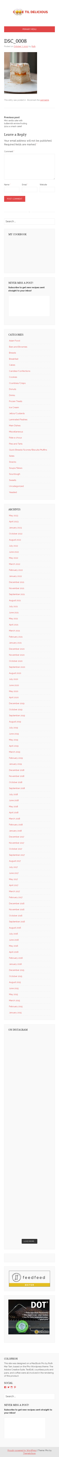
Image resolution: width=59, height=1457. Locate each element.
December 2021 (16, 582)
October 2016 (15, 915)
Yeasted (13, 492)
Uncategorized (16, 486)
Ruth (34, 46)
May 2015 (13, 994)
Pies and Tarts (15, 444)
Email (25, 185)
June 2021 (14, 612)
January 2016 (15, 964)
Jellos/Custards (17, 413)
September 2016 (17, 921)
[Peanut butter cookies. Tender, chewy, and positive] (29, 1072)
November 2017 (16, 843)
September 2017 (17, 855)
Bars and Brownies (18, 347)
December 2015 (16, 970)
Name (7, 185)
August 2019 (15, 721)
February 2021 (16, 637)
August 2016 (15, 928)
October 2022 (15, 533)
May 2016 (13, 946)
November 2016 (16, 909)
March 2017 (14, 891)
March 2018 (14, 818)
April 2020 (14, 697)
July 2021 (13, 606)
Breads (12, 353)
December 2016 (16, 903)
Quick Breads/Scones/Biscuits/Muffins (28, 450)
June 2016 (14, 940)
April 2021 (13, 624)
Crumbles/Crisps (17, 383)
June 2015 (14, 988)
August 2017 (15, 861)
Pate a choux (15, 437)
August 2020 (15, 673)
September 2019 (17, 715)
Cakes (12, 365)
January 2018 (15, 831)
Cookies (13, 377)
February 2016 (16, 958)
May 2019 (13, 740)
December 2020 (17, 649)
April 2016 (14, 952)
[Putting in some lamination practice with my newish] (29, 1097)
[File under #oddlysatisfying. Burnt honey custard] (29, 1047)
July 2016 (13, 934)
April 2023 (14, 521)
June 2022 (14, 552)
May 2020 (13, 691)
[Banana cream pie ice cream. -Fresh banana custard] (29, 1174)
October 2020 (16, 661)
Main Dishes (14, 425)
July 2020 (13, 679)
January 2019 (15, 764)
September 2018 (17, 788)
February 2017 (16, 897)
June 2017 (14, 873)
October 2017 (15, 849)
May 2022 (13, 558)
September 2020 (17, 667)
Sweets (12, 480)
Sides (11, 456)
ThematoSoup (29, 1453)
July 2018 (13, 794)
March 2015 (14, 1000)
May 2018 (13, 806)
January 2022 (15, 576)
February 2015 (16, 1006)
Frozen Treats (15, 401)
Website (43, 185)
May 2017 (13, 879)
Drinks (12, 395)
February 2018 (16, 824)
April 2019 (14, 746)
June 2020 (14, 685)
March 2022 (14, 564)
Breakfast (13, 359)
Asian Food (14, 340)
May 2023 (13, 515)
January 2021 (15, 643)
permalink (44, 100)
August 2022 (15, 540)
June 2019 (14, 734)
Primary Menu (29, 29)
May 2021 (13, 618)
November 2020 (17, 655)
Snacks (12, 462)
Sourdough (14, 474)
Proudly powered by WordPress (22, 1450)
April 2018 (13, 812)
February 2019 (16, 758)
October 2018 (15, 782)
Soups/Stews (15, 468)
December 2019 (16, 703)
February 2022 (16, 570)
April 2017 (13, 885)
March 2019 (14, 752)
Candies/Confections (19, 371)
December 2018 (16, 770)
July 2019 (13, 727)
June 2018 (14, 800)
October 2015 (15, 976)
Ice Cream (14, 407)
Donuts (12, 389)
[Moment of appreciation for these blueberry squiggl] (29, 1148)
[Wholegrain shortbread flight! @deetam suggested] (29, 1225)
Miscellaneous (16, 431)
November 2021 (16, 588)
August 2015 (15, 982)
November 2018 (16, 776)
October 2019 (15, 709)
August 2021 (15, 600)
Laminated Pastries (18, 419)
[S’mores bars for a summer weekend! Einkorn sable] (29, 1123)
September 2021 (17, 594)
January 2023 (15, 527)
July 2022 (13, 546)
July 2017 (13, 867)
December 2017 (16, 837)
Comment (9, 151)
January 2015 (15, 1012)
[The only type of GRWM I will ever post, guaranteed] (29, 1199)
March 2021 (14, 630)
